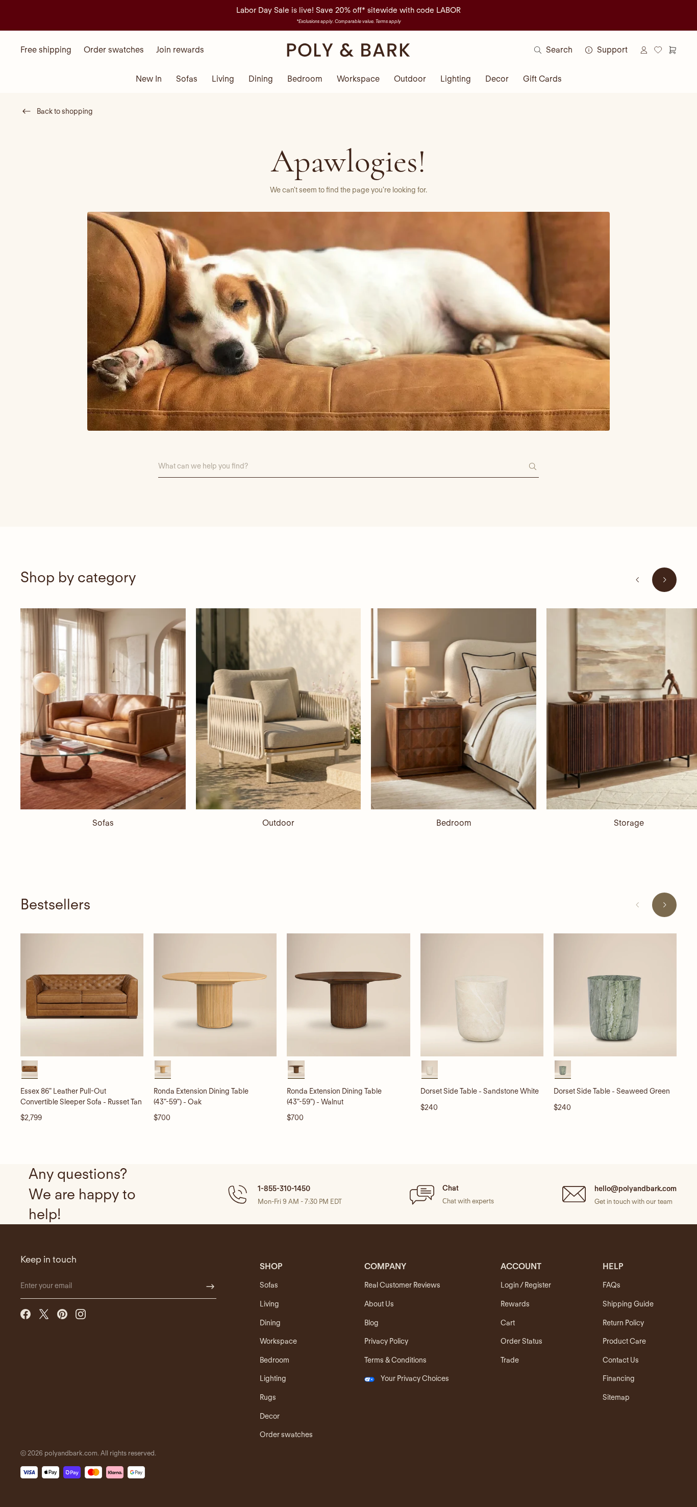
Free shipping (45, 50)
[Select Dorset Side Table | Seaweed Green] (563, 1068)
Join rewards (180, 50)
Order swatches (114, 50)
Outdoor (410, 79)
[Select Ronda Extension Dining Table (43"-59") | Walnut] (296, 1068)
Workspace (358, 79)
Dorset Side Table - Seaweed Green (612, 1091)
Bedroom (304, 79)
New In (149, 79)
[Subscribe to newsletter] (210, 1286)
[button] (283, 1194)
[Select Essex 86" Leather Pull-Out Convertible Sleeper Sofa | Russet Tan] (29, 1068)
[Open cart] (672, 50)
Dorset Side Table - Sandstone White (479, 1091)
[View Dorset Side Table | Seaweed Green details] (615, 994)
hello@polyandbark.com (635, 1188)
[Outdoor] (278, 708)
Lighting (455, 79)
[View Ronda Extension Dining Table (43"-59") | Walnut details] (348, 994)
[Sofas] (103, 708)
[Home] (348, 50)
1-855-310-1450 (284, 1188)
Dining (260, 79)
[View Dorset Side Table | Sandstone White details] (481, 994)
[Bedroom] (453, 708)
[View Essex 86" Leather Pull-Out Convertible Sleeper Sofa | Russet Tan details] (81, 994)
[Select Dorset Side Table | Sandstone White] (429, 1068)
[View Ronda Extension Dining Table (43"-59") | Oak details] (215, 994)
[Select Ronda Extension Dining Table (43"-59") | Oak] (163, 1068)
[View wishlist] (658, 50)
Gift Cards (542, 79)
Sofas (186, 79)
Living (223, 79)
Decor (497, 79)
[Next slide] (664, 579)
